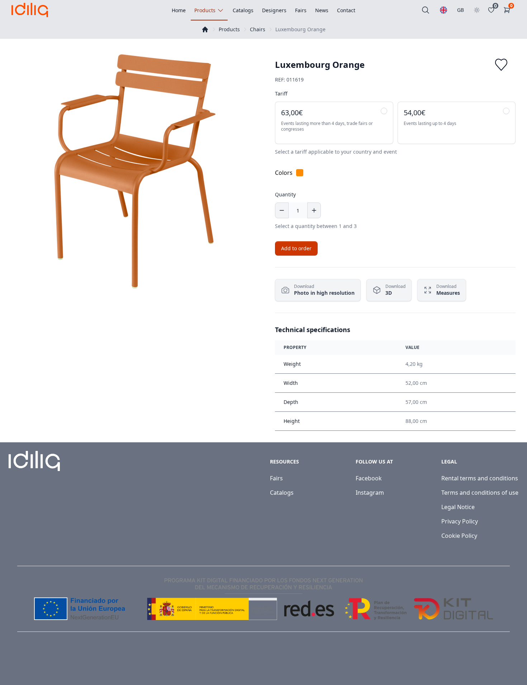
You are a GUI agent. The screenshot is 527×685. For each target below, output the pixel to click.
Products (229, 29)
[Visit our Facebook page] (490, 664)
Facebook (369, 478)
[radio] (334, 123)
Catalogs (282, 493)
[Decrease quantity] (282, 210)
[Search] (425, 10)
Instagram (370, 493)
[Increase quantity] (314, 210)
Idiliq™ (44, 664)
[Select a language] (443, 10)
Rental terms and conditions (479, 478)
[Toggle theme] (477, 10)
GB (460, 9)
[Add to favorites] (501, 64)
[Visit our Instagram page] (506, 664)
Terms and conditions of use (479, 493)
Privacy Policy (459, 521)
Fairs (276, 478)
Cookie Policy (459, 536)
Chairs (257, 29)
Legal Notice (458, 507)
